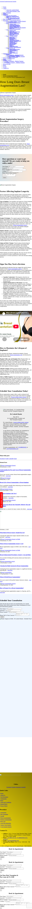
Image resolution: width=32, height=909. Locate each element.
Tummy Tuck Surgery (5, 825)
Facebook (2, 458)
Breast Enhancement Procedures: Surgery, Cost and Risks (15, 554)
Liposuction (3, 812)
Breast (7, 48)
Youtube (6, 1)
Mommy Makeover (14, 33)
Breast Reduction (13, 57)
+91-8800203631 (21, 837)
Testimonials (3, 798)
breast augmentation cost (16, 355)
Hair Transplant (7, 12)
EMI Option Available (1, 500)
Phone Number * (7, 169)
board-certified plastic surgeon (21, 422)
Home (4, 7)
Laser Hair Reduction (14, 31)
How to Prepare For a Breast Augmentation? (12, 588)
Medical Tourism (7, 59)
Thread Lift (12, 48)
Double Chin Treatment (15, 47)
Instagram (10, 1)
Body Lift (11, 34)
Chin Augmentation (14, 40)
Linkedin (14, 1)
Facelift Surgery (13, 43)
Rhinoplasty (12, 44)
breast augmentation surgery (15, 268)
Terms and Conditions (5, 802)
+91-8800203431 (22, 447)
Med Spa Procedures (11, 22)
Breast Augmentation (14, 55)
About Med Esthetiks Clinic (13, 11)
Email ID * (5, 168)
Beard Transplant (13, 52)
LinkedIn (11, 458)
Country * (5, 171)
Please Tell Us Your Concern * (10, 173)
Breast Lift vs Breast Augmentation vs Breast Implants (14, 482)
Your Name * (6, 166)
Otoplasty (11, 45)
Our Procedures (4, 797)
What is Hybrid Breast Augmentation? (10, 577)
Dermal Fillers (12, 50)
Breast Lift (12, 58)
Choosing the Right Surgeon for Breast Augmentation (14, 566)
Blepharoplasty (13, 38)
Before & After (7, 58)
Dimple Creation (13, 41)
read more (8, 475)
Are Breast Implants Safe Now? (8, 493)
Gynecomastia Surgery (15, 20)
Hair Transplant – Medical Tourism (14, 61)
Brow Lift (11, 37)
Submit (4, 177)
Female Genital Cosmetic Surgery (17, 21)
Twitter (7, 458)
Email (15, 458)
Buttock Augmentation (14, 29)
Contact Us (6, 62)
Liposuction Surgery (14, 24)
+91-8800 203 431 (11, 837)
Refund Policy (3, 804)
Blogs (4, 65)
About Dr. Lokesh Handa (12, 10)
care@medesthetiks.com (12, 448)
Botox (10, 51)
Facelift (2, 816)
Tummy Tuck (12, 30)
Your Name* (3, 852)
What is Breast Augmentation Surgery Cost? (11, 543)
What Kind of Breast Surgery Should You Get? (12, 532)
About (4, 8)
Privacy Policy (4, 806)
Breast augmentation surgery (7, 95)
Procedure (5, 14)
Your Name (3, 880)
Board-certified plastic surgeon (18, 397)
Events (4, 66)
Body (7, 23)
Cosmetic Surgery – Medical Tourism (15, 62)
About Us (2, 795)
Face (7, 29)
